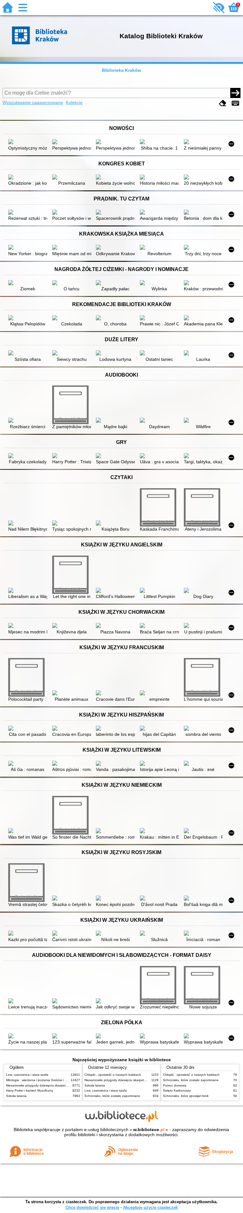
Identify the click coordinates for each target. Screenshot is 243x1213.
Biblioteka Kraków (121, 70)
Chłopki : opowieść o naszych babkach (112, 1074)
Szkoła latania (16, 1096)
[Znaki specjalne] (235, 103)
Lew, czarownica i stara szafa (27, 1074)
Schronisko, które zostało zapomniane (112, 1096)
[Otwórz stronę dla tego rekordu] (27, 142)
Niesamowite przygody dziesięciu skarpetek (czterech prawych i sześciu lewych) (63, 1085)
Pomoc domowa (174, 1085)
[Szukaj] (235, 93)
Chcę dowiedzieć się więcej (92, 1207)
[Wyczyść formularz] (223, 103)
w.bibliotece (149, 1129)
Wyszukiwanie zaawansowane (33, 102)
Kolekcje (74, 102)
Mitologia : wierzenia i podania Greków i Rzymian (41, 1080)
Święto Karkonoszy (177, 1090)
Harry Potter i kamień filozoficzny (29, 1090)
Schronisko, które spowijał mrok (186, 1096)
